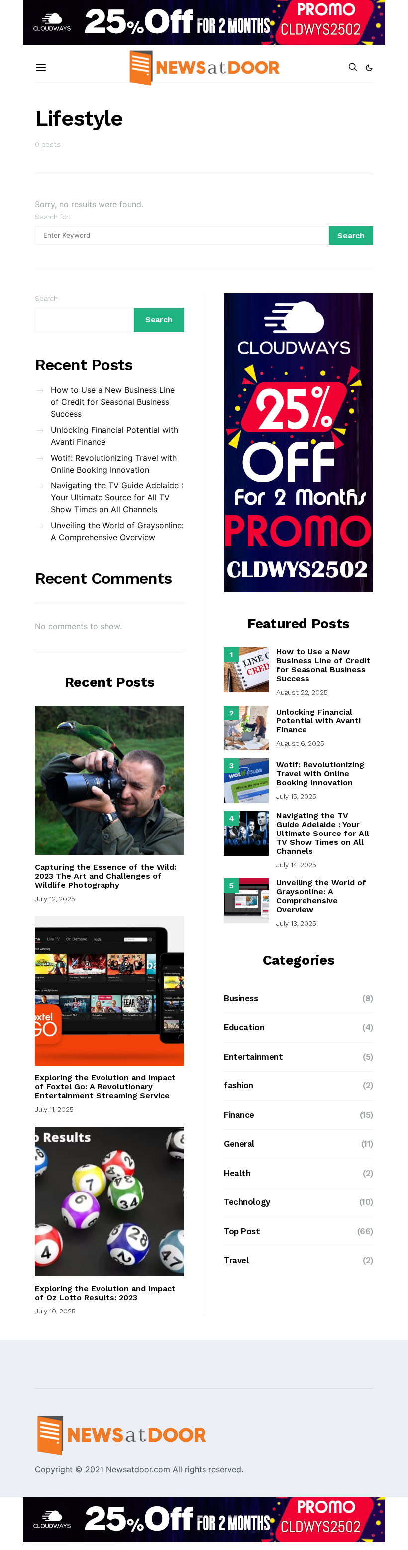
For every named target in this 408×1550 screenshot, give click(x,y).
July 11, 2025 (54, 1109)
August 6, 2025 (300, 743)
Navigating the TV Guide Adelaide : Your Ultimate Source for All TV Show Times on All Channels (117, 497)
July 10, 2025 (55, 1311)
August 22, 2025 (301, 692)
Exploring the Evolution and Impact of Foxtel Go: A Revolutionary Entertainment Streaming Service (105, 1086)
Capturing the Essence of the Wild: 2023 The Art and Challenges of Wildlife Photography (105, 876)
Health (237, 1173)
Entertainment (253, 1057)
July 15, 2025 (296, 796)
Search (46, 298)
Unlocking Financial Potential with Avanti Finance (114, 436)
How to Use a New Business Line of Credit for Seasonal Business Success (113, 402)
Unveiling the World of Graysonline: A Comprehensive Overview (117, 531)
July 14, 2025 (296, 865)
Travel (236, 1260)
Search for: (52, 217)
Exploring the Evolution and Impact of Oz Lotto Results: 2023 (105, 1293)
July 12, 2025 (55, 899)
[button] (369, 68)
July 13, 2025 (296, 923)
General (239, 1144)
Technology (247, 1202)
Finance (239, 1115)
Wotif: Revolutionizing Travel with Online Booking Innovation (114, 464)
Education (244, 1027)
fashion (238, 1085)
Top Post (242, 1231)
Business (241, 998)
